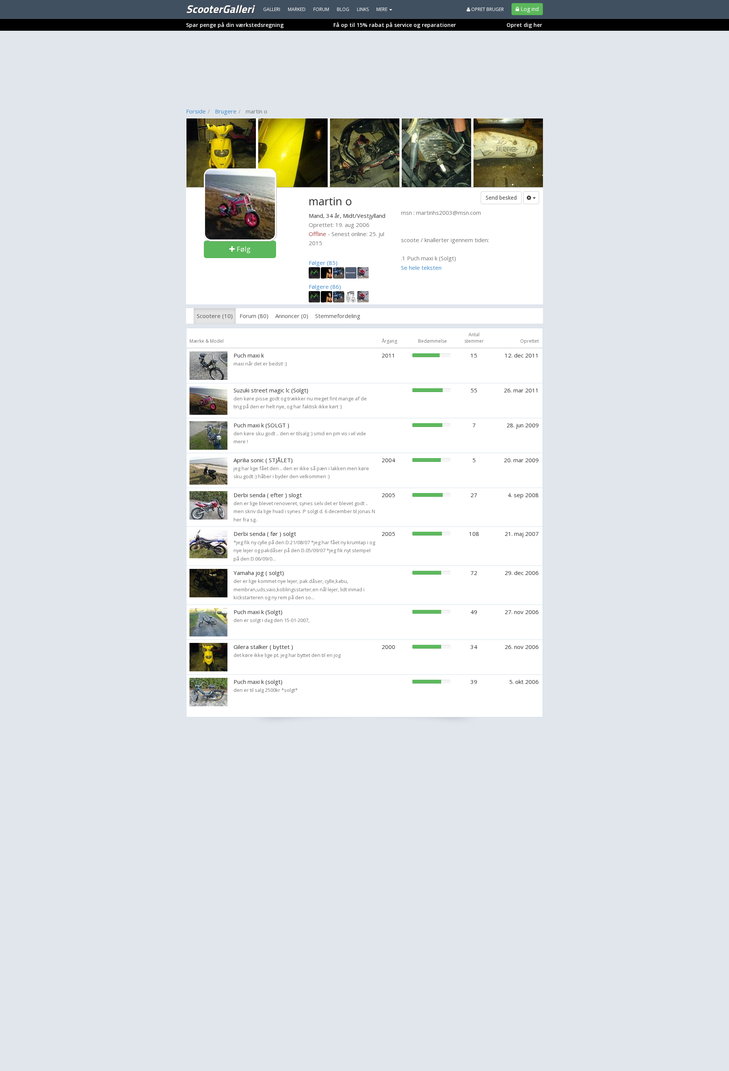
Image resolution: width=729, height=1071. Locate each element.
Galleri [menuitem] (271, 9)
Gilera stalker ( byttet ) (263, 646)
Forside (196, 111)
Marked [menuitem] (297, 9)
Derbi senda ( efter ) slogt (268, 495)
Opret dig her (524, 24)
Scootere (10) (215, 316)
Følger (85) (323, 262)
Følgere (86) (325, 286)
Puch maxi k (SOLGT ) (261, 425)
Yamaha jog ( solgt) (259, 572)
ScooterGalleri (220, 8)
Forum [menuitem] (321, 9)
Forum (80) (254, 316)
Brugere (226, 111)
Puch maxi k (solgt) (258, 681)
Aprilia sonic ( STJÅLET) (263, 460)
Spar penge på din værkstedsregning (235, 24)
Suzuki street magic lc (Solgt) (271, 390)
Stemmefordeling (337, 316)
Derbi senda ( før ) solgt (265, 533)
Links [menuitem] (363, 9)
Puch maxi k (249, 355)
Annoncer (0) (291, 316)
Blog (343, 9)
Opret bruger (487, 9)
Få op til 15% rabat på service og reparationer (394, 24)
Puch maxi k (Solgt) (258, 612)
